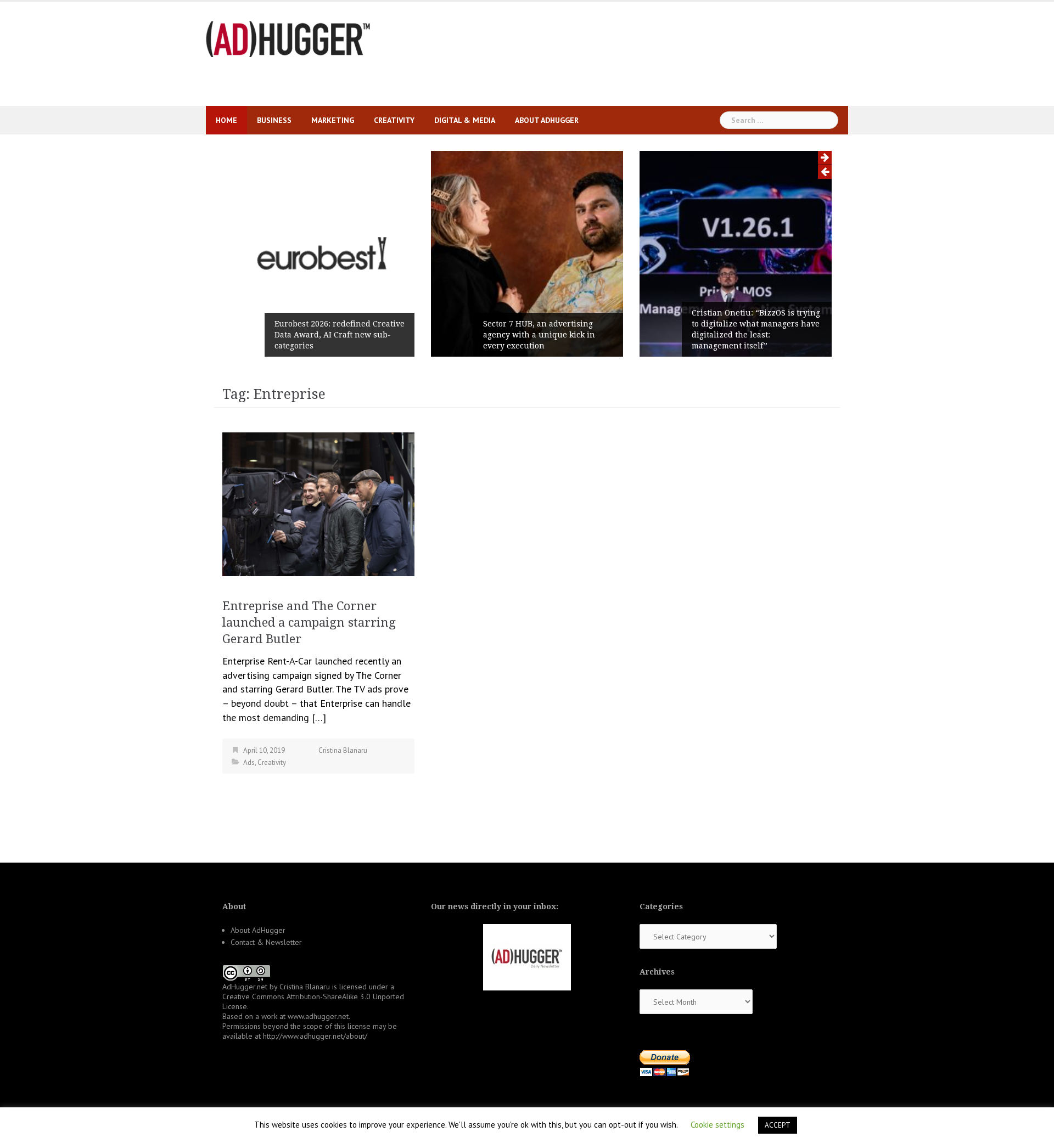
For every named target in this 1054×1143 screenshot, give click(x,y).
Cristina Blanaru (342, 750)
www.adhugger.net (318, 1016)
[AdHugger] (288, 38)
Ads (249, 762)
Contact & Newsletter (266, 942)
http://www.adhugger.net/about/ (315, 1036)
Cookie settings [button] (717, 1124)
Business (274, 120)
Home (226, 120)
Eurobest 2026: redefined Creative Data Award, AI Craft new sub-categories (339, 334)
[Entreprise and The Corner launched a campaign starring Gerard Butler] (318, 503)
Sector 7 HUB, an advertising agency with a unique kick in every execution (539, 334)
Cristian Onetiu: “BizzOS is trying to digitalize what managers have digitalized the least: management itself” (756, 329)
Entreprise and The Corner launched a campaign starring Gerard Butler (309, 622)
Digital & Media (464, 120)
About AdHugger (547, 120)
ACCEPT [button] (777, 1125)
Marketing (332, 120)
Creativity (394, 120)
